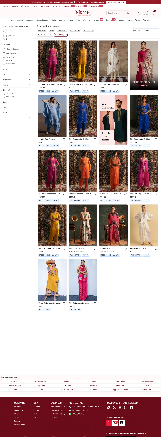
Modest (122, 20)
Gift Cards (81, 6)
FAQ (34, 417)
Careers (54, 417)
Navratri (98, 20)
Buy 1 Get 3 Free (88, 30)
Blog (16, 414)
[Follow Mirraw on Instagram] (125, 407)
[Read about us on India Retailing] (115, 422)
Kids (78, 20)
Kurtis (54, 20)
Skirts (41, 390)
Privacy (17, 421)
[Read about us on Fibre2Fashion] (122, 422)
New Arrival (42, 30)
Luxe (130, 20)
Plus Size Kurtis (12, 53)
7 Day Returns (17, 6)
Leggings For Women (120, 390)
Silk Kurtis (67, 386)
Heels (94, 382)
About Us (17, 407)
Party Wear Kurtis (14, 386)
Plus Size (146, 20)
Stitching (26, 6)
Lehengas (29, 20)
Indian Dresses (11, 64)
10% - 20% (10, 97)
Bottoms (67, 382)
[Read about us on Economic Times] (109, 422)
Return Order (45, 6)
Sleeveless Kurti (147, 382)
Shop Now (54, 78)
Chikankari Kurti (67, 390)
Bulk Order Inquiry (66, 6)
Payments (36, 407)
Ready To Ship (74, 30)
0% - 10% (10, 94)
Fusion (137, 20)
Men (71, 20)
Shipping (35, 410)
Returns (35, 414)
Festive (110, 20)
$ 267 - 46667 (11, 36)
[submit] (128, 13)
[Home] (83, 12)
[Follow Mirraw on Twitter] (114, 407)
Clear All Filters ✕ (61, 35)
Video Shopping (95, 6)
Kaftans (9, 60)
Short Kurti (120, 386)
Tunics (146, 386)
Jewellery (63, 20)
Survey (54, 6)
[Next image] (64, 61)
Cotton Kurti (146, 390)
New (12, 20)
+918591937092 (78, 414)
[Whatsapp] (108, 407)
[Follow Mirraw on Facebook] (131, 407)
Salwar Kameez (43, 20)
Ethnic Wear (120, 382)
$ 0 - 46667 (10, 39)
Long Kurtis (41, 386)
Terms (16, 417)
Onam (52, 30)
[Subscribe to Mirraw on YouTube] (120, 407)
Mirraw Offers (19, 425)
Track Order (35, 6)
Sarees (20, 20)
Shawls (14, 390)
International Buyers (58, 407)
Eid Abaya (93, 390)
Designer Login (56, 410)
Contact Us (6, 6)
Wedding (86, 20)
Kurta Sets (10, 57)
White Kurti (94, 386)
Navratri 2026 (62, 30)
